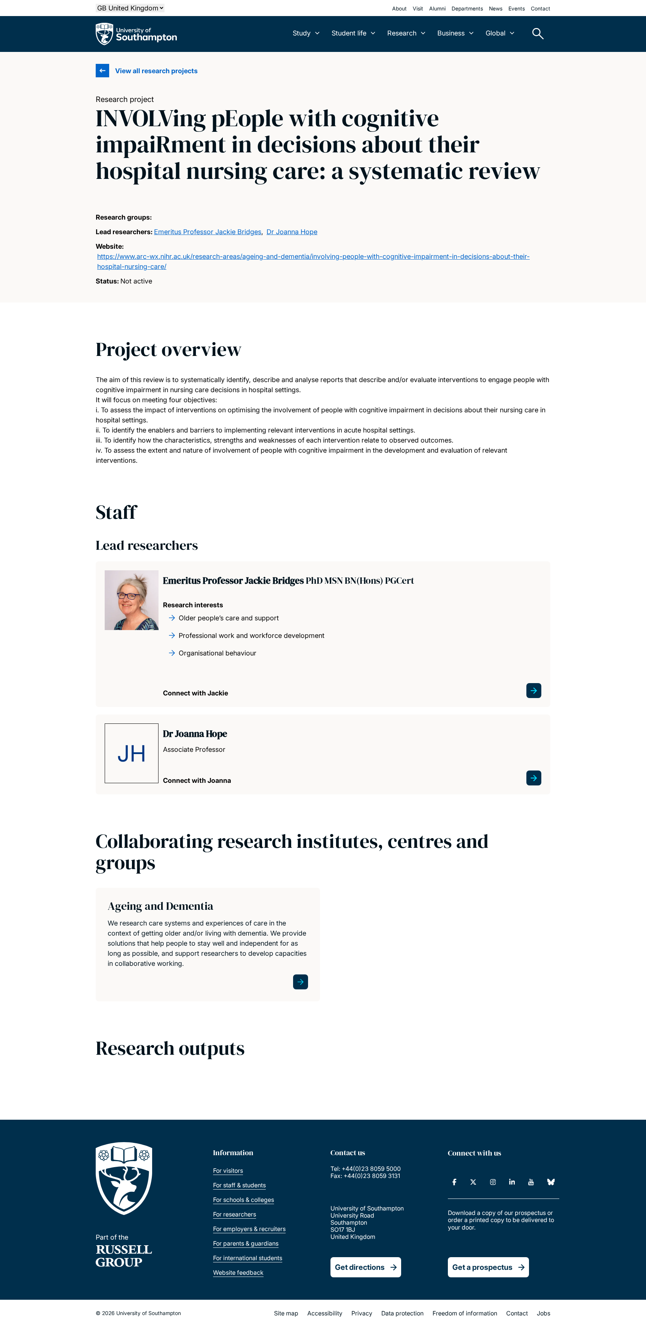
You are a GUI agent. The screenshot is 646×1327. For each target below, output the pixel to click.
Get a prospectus (482, 1267)
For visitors (228, 1170)
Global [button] (495, 33)
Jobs (543, 1313)
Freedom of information (465, 1313)
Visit (418, 8)
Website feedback (238, 1272)
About (399, 8)
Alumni (437, 8)
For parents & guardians (246, 1243)
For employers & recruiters (249, 1229)
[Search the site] (535, 34)
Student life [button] (349, 33)
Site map (286, 1313)
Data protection (402, 1313)
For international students (247, 1258)
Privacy (361, 1313)
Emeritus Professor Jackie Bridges (207, 232)
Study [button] (302, 33)
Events (516, 8)
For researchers (234, 1214)
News (495, 8)
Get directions (360, 1267)
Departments (467, 8)
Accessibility (324, 1313)
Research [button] (401, 33)
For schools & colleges (243, 1199)
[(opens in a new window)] (454, 1182)
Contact (540, 8)
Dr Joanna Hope (292, 232)
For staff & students (239, 1185)
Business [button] (451, 33)
